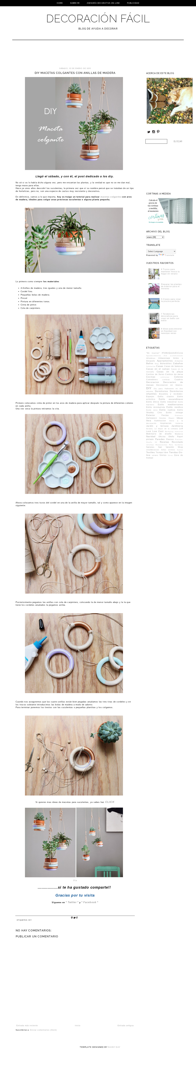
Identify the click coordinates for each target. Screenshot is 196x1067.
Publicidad (133, 3)
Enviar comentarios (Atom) (43, 1030)
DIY (30, 920)
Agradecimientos (153, 355)
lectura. (149, 429)
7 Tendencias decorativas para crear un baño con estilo (170, 317)
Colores (178, 377)
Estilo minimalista (155, 407)
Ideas (180, 418)
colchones (164, 377)
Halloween (151, 418)
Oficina (162, 437)
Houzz (171, 418)
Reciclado (177, 442)
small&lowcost (152, 450)
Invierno (179, 423)
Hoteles (162, 418)
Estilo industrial (168, 402)
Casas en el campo (158, 369)
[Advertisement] (90, 55)
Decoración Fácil (98, 18)
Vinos (170, 455)
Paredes (160, 439)
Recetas (164, 442)
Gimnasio (179, 415)
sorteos (171, 450)
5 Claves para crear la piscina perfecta (171, 300)
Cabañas (178, 363)
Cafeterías (150, 366)
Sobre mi (75, 3)
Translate (169, 255)
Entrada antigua (126, 1026)
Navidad (150, 436)
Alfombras (150, 358)
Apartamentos (165, 361)
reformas (150, 445)
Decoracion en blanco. (169, 385)
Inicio (77, 1026)
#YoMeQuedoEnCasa (172, 353)
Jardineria (177, 426)
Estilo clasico (166, 396)
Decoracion (152, 382)
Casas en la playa (170, 371)
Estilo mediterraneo (170, 404)
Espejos (150, 396)
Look (148, 431)
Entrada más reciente (27, 1026)
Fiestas (165, 415)
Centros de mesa (174, 374)
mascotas (179, 431)
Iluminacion (160, 421)
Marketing (169, 431)
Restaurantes (161, 445)
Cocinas (150, 377)
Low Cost (158, 431)
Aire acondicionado (173, 355)
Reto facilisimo (176, 445)
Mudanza (179, 434)
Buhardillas (166, 363)
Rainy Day (114, 1047)
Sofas (163, 450)
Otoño (171, 437)
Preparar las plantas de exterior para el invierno (171, 286)
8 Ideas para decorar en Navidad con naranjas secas (171, 331)
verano (155, 455)
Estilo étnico (152, 402)
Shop (180, 447)
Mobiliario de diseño (159, 434)
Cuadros (179, 379)
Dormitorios (161, 391)
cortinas (166, 379)
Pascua (170, 439)
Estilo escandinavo (171, 399)
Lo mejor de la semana (166, 429)
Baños (149, 363)
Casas (159, 366)
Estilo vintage (174, 413)
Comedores (152, 379)
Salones (150, 447)
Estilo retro (152, 410)
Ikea (148, 420)
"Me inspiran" (153, 353)
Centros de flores (155, 374)
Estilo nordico (174, 407)
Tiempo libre (162, 452)
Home (60, 3)
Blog (157, 363)
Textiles (150, 452)
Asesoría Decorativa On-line (103, 3)
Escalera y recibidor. (171, 394)
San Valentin (166, 447)
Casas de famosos (173, 366)
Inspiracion (166, 423)
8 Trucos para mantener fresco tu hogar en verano (170, 271)
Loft (181, 429)
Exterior (150, 415)
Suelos (180, 450)
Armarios (179, 361)
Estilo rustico (167, 410)
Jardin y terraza (157, 426)
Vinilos (163, 455)
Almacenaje (164, 358)
